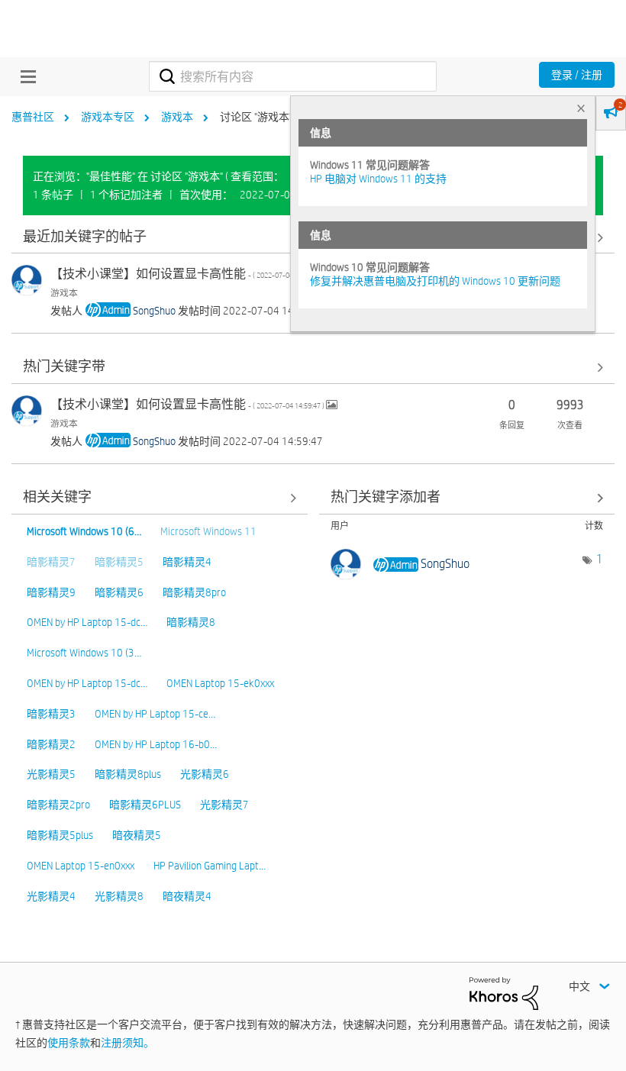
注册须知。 (127, 1043)
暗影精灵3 (51, 714)
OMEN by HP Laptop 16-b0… (156, 744)
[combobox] (292, 76)
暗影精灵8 (190, 622)
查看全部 (313, 367)
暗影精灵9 (51, 592)
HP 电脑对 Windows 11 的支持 (378, 178)
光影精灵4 (51, 896)
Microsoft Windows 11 (208, 531)
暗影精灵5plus (60, 835)
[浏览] (24, 76)
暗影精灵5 (119, 562)
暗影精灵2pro (58, 804)
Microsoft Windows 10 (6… (84, 531)
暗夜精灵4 (187, 896)
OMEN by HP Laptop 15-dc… (87, 622)
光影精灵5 (51, 774)
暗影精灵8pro (194, 592)
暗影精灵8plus (128, 774)
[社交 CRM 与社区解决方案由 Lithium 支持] (504, 992)
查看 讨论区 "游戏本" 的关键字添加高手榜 (467, 498)
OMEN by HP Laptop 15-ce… (155, 714)
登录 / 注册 (576, 75)
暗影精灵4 (187, 562)
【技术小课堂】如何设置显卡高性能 (188, 274)
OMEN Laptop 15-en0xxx (80, 866)
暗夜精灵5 (136, 835)
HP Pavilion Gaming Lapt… (209, 866)
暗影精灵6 (119, 592)
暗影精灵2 (51, 744)
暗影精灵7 (51, 562)
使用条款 (68, 1043)
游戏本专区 (107, 117)
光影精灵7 (224, 804)
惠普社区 (32, 117)
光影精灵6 (204, 774)
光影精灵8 (119, 896)
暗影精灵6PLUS (145, 804)
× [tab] (581, 108)
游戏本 (177, 117)
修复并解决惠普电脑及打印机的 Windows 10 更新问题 (435, 281)
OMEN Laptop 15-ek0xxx (220, 683)
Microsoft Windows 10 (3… (84, 653)
